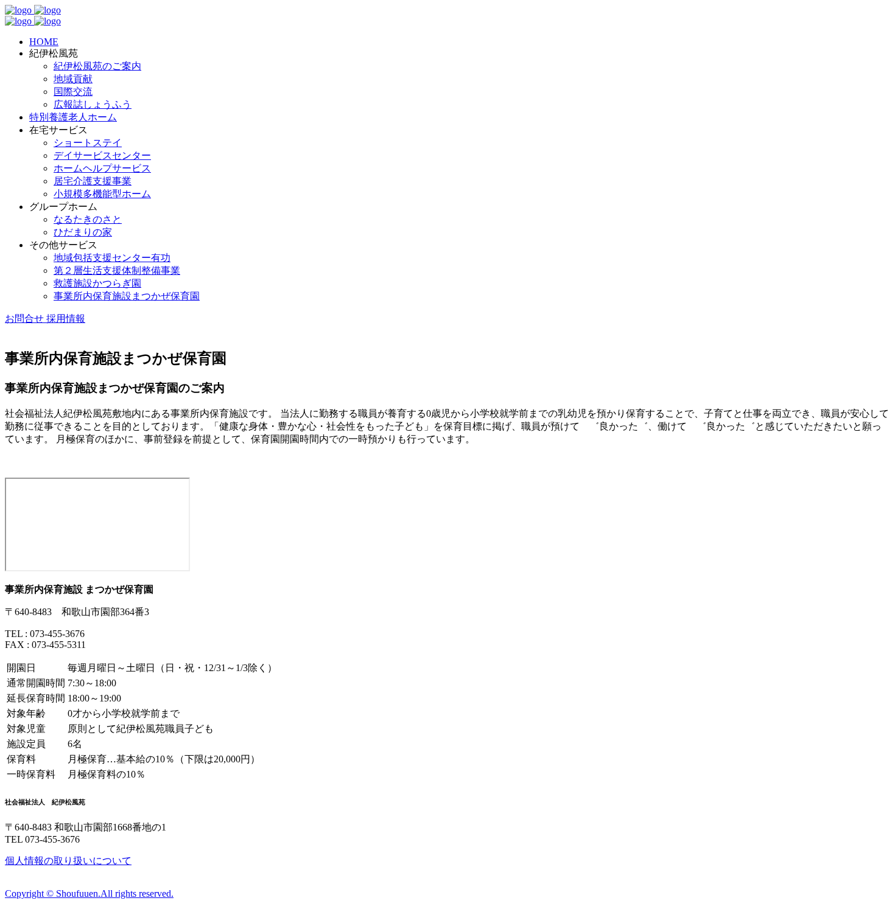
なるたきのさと (88, 219)
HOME (43, 42)
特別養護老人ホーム (73, 117)
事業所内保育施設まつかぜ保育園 (127, 296)
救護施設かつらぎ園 (97, 283)
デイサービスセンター (102, 155)
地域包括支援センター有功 (112, 257)
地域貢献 (73, 79)
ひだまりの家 (83, 232)
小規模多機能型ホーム (102, 194)
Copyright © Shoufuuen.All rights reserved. (89, 893)
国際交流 (73, 91)
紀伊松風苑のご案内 (97, 66)
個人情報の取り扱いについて (68, 860)
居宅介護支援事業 (93, 181)
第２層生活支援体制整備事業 (117, 270)
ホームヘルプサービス (102, 168)
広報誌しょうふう (93, 104)
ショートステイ (88, 143)
